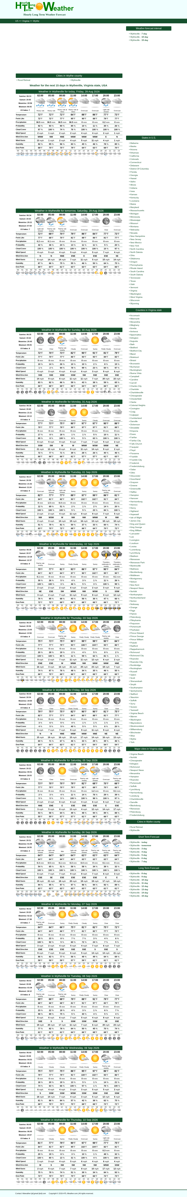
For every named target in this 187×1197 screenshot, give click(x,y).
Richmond (135, 652)
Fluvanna (134, 453)
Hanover (134, 498)
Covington (135, 408)
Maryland (134, 207)
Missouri (134, 223)
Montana (134, 226)
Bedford (134, 347)
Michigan (134, 213)
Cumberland (136, 418)
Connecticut (135, 162)
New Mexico (136, 242)
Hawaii (133, 178)
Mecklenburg (136, 572)
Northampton (136, 594)
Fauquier (134, 447)
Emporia (134, 431)
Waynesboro (136, 723)
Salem (133, 675)
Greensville (135, 489)
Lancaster (135, 533)
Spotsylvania (136, 691)
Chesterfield (135, 399)
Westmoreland (137, 726)
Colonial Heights (137, 405)
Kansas (133, 194)
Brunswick (135, 363)
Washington (135, 294)
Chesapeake (136, 395)
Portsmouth (135, 626)
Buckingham (136, 370)
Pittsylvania (135, 620)
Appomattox (135, 335)
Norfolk (133, 591)
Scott (132, 678)
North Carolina (137, 249)
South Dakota (136, 274)
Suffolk (133, 700)
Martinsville (135, 566)
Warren (133, 716)
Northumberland (137, 598)
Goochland (135, 479)
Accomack (135, 315)
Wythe (133, 739)
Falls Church (136, 444)
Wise (132, 736)
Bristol (133, 360)
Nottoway (134, 604)
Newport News (137, 588)
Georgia (134, 175)
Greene (133, 485)
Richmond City (137, 655)
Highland (134, 511)
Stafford (134, 694)
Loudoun (134, 543)
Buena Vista (135, 373)
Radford (134, 646)
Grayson (134, 482)
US (16, 21)
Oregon (133, 262)
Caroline (134, 379)
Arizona (133, 149)
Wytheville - (138, 34)
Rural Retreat (24, 80)
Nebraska (134, 230)
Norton (133, 601)
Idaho (133, 181)
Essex (133, 434)
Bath (132, 344)
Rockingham (136, 668)
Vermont (134, 287)
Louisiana (134, 201)
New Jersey (135, 239)
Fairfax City (135, 440)
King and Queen (137, 524)
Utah (132, 284)
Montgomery (136, 578)
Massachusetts (137, 210)
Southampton (136, 687)
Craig (132, 412)
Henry (133, 508)
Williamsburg (136, 729)
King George (136, 527)
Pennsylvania (136, 265)
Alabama (134, 143)
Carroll (133, 383)
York (132, 742)
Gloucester (135, 476)
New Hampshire (137, 236)
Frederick (134, 463)
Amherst (134, 331)
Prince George (137, 636)
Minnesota (135, 217)
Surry (132, 703)
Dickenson (135, 424)
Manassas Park (137, 562)
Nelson (133, 582)
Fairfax (133, 437)
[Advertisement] (69, 48)
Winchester (135, 732)
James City (135, 521)
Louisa (133, 546)
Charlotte (134, 389)
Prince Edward (137, 633)
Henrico (133, 505)
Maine (133, 204)
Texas (133, 281)
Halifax (133, 492)
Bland (133, 354)
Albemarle (135, 318)
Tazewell (134, 710)
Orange (133, 607)
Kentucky (134, 197)
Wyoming (134, 303)
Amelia (133, 328)
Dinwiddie (134, 428)
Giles (132, 472)
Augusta (134, 341)
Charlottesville (136, 392)
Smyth (133, 684)
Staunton (134, 697)
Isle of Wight (136, 517)
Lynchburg (135, 553)
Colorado (134, 159)
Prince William (136, 639)
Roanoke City (136, 662)
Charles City (136, 386)
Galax (133, 469)
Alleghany (134, 325)
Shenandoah (136, 681)
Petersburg (135, 617)
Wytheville (75, 80)
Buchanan (135, 367)
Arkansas (134, 153)
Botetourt (134, 357)
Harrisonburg (136, 501)
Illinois (133, 185)
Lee (132, 537)
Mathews (134, 569)
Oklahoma (135, 258)
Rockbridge (135, 665)
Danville (134, 421)
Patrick (133, 614)
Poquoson (135, 623)
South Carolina (137, 271)
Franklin (134, 456)
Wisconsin (135, 300)
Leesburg (134, 796)
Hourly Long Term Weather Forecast (45, 14)
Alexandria (135, 322)
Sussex (133, 707)
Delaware (134, 165)
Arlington (134, 338)
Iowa (132, 191)
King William (136, 530)
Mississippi (135, 220)
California (134, 156)
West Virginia (136, 297)
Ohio (132, 255)
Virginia (25, 21)
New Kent (134, 585)
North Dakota (136, 252)
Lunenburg (135, 549)
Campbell (134, 376)
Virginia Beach (137, 713)
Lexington (134, 540)
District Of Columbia (139, 169)
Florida (133, 172)
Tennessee (135, 278)
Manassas (135, 559)
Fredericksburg (137, 466)
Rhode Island (136, 268)
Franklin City (136, 460)
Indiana (133, 188)
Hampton (134, 495)
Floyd (132, 450)
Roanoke (134, 659)
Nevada (133, 233)
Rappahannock (137, 649)
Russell (133, 671)
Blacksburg (135, 805)
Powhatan (135, 630)
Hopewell (134, 514)
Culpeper (134, 415)
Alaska (133, 146)
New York (134, 246)
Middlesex (135, 575)
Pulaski (133, 643)
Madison (134, 556)
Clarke (133, 402)
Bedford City (136, 351)
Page (132, 610)
